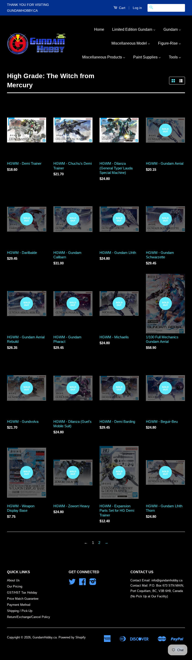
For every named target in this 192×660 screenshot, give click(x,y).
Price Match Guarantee (22, 598)
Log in (137, 8)
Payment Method (18, 605)
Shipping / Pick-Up (19, 611)
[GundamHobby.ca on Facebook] (82, 583)
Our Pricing (14, 586)
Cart (121, 8)
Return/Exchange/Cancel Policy (28, 617)
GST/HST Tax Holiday (22, 592)
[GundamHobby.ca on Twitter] (72, 583)
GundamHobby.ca (45, 637)
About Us (13, 580)
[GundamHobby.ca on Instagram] (92, 583)
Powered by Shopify (72, 637)
